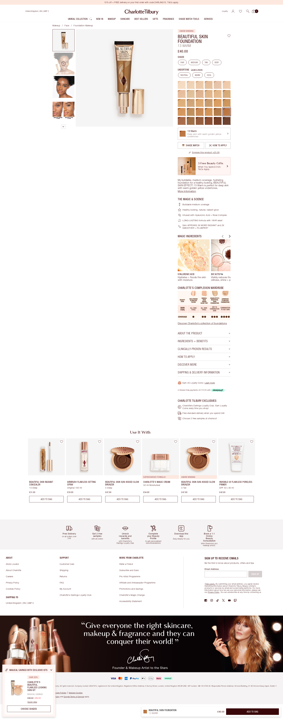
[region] (28, 691)
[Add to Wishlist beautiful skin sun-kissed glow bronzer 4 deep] (137, 442)
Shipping (64, 570)
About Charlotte (13, 570)
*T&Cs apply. (210, 584)
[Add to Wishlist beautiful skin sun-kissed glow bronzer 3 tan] (213, 442)
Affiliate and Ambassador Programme (137, 582)
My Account (65, 589)
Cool (209, 75)
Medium (194, 62)
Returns (63, 576)
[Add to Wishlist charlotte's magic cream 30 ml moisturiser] (175, 442)
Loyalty (225, 11)
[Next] (229, 236)
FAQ (62, 582)
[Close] (51, 670)
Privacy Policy (12, 582)
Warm (197, 75)
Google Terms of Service (74, 697)
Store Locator (12, 564)
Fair (182, 62)
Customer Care (67, 564)
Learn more (197, 69)
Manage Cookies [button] (76, 693)
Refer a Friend (126, 564)
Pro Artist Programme (129, 576)
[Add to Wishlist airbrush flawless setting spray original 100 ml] (99, 442)
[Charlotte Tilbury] (142, 11)
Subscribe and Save (129, 570)
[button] (247, 11)
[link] (204, 152)
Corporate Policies (58, 693)
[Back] (222, 236)
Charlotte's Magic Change (132, 595)
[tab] (63, 40)
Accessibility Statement (130, 601)
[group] (194, 260)
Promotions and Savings (131, 589)
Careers (9, 576)
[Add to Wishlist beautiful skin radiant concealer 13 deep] (61, 442)
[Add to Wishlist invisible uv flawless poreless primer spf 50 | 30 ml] (251, 442)
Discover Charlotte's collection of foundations (202, 323)
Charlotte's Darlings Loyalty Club (76, 595)
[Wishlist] (240, 11)
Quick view (32, 702)
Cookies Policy (13, 589)
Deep (217, 62)
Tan (206, 62)
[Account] (233, 11)
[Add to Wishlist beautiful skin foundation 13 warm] (229, 35)
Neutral (184, 75)
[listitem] (80, 19)
